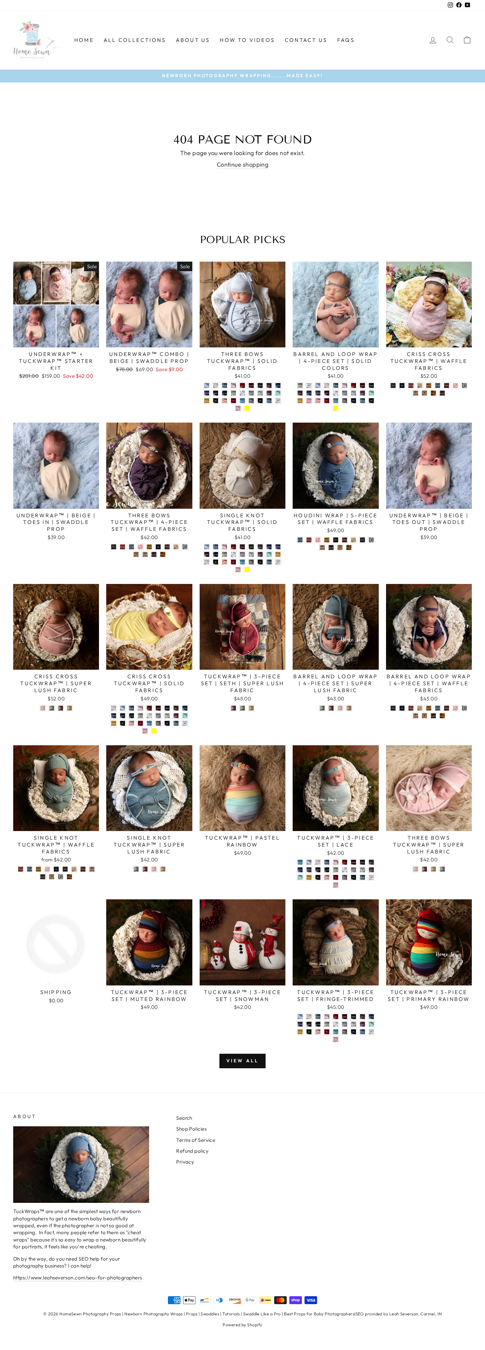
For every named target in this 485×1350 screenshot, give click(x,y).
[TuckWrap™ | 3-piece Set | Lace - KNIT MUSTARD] (309, 877)
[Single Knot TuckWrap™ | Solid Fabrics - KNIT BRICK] (233, 547)
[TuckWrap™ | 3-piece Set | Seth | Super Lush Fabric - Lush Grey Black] (242, 708)
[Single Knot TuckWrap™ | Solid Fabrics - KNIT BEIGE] (207, 562)
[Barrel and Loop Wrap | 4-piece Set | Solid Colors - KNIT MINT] (371, 393)
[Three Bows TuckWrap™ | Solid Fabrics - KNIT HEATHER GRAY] (233, 393)
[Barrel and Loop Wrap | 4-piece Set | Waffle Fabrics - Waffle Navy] (402, 708)
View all (242, 1061)
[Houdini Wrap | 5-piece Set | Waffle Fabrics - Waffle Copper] (349, 547)
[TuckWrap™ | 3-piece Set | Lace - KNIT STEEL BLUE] (362, 877)
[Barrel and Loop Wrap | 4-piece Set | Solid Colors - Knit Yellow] (336, 408)
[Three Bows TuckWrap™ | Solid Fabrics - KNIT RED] (233, 401)
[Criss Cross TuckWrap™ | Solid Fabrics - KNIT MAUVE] (176, 716)
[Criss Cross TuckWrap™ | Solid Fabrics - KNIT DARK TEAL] (185, 708)
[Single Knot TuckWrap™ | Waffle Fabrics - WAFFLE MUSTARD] (38, 869)
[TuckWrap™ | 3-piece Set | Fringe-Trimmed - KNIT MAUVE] (362, 1024)
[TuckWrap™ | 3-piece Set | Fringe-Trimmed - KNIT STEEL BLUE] (362, 1032)
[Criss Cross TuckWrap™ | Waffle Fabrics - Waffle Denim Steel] (438, 385)
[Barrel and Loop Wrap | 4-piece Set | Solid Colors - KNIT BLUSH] (344, 385)
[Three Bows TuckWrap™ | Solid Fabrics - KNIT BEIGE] (215, 385)
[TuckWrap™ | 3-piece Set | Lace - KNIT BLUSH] (336, 862)
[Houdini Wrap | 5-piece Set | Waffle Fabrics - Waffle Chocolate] (331, 547)
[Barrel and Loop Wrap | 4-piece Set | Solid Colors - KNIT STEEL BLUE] (362, 401)
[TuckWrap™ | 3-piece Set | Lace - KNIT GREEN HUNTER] (327, 870)
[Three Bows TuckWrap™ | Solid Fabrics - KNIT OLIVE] (215, 401)
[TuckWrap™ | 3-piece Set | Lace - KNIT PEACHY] (327, 877)
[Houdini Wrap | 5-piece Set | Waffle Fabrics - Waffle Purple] (362, 540)
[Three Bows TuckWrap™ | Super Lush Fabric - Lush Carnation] (415, 869)
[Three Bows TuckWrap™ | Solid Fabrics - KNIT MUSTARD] (207, 401)
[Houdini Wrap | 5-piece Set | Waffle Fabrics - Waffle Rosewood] (322, 547)
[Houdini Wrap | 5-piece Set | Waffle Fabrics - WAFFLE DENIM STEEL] (300, 540)
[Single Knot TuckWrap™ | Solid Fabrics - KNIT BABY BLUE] (207, 547)
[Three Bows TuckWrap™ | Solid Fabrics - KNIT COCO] (269, 385)
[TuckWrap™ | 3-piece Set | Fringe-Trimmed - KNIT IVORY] (336, 1024)
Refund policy (192, 1151)
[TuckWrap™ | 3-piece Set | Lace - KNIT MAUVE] (371, 870)
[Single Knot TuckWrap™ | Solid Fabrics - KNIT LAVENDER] (242, 554)
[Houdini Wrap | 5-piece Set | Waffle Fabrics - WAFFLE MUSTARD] (327, 540)
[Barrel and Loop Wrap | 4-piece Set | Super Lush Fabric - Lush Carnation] (340, 708)
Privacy (185, 1162)
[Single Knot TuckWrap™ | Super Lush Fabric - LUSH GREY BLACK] (136, 869)
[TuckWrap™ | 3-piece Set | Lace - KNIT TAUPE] (344, 877)
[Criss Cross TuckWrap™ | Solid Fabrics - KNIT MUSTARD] (114, 723)
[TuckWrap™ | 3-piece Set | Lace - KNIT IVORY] (344, 870)
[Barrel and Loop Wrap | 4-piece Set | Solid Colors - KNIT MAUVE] (362, 393)
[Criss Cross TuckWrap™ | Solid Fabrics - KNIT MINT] (185, 716)
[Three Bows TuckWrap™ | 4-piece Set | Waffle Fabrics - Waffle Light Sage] (185, 547)
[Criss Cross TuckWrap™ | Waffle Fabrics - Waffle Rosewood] (415, 393)
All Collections (135, 40)
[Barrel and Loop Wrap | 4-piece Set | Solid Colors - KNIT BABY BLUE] (318, 385)
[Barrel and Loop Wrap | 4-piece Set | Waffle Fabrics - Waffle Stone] (420, 708)
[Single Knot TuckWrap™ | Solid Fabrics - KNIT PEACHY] (224, 562)
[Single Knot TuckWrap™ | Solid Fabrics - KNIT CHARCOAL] (251, 547)
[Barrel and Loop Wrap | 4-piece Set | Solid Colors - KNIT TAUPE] (344, 401)
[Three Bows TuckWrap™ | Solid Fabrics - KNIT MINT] (278, 393)
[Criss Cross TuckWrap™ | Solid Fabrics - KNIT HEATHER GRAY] (140, 716)
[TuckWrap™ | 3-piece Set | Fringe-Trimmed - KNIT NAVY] (353, 1032)
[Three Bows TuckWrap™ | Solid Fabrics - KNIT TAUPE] (251, 401)
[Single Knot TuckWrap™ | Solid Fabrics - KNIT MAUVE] (260, 554)
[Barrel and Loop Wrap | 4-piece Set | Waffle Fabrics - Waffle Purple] (393, 708)
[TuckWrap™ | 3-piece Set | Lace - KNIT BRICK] (344, 862)
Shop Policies (191, 1129)
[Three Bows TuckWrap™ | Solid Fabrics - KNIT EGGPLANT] (215, 393)
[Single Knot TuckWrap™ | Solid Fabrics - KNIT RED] (233, 562)
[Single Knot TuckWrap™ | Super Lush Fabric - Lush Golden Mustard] (163, 869)
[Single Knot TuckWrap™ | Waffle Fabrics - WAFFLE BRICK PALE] (20, 869)
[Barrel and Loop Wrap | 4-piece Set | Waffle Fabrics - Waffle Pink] (455, 708)
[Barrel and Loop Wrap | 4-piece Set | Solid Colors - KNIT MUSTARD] (300, 401)
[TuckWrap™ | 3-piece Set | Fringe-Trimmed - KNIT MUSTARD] (300, 1032)
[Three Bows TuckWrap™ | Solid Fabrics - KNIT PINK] (238, 408)
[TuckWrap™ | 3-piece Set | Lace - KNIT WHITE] (371, 877)
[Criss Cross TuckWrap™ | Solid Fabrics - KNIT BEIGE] (114, 708)
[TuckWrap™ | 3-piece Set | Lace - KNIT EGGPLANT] (318, 870)
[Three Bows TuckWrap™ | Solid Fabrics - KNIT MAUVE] (269, 393)
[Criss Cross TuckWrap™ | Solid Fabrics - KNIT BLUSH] (140, 708)
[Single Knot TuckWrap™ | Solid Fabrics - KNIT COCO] (260, 547)
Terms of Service (195, 1140)
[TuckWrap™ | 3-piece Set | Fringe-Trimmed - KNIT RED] (327, 1032)
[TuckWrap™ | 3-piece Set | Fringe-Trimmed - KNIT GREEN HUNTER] (318, 1024)
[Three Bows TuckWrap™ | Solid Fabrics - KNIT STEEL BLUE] (269, 401)
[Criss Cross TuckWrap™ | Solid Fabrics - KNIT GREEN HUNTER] (131, 716)
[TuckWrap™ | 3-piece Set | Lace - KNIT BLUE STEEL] (327, 862)
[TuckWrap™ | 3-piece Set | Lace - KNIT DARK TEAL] (300, 870)
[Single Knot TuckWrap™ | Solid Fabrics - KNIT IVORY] (233, 554)
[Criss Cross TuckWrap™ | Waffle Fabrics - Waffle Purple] (393, 385)
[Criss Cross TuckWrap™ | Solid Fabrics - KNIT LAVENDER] (158, 716)
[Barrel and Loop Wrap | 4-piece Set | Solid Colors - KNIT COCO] (300, 393)
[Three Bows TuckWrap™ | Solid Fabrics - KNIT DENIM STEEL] (207, 393)
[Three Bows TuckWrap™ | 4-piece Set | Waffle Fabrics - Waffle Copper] (163, 554)
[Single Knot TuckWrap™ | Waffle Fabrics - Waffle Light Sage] (60, 877)
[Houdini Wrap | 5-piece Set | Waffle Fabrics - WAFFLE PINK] (318, 540)
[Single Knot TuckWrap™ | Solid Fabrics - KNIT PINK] (238, 569)
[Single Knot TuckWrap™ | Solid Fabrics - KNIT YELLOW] (247, 569)
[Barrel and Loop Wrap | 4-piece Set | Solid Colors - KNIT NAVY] (353, 401)
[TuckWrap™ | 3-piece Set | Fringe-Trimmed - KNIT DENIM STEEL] (300, 1024)
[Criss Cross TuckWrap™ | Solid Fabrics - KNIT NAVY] (167, 723)
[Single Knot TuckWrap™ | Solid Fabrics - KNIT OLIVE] (215, 562)
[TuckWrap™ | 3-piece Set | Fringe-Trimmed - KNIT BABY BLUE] (300, 1016)
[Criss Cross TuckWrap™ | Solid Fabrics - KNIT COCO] (176, 708)
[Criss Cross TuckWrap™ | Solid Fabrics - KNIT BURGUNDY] (158, 708)
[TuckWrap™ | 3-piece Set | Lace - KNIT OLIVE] (318, 877)
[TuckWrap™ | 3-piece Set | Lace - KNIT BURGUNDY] (353, 862)
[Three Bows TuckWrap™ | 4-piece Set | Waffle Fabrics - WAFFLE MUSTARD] (149, 547)
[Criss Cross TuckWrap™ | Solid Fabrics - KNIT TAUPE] (158, 723)
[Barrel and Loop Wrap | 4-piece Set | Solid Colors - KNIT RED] (327, 401)
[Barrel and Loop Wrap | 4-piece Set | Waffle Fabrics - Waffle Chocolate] (433, 716)
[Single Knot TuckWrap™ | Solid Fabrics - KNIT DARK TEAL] (269, 547)
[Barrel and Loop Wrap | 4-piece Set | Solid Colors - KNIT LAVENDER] (344, 393)
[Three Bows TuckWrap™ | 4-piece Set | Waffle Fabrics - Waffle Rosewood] (145, 554)
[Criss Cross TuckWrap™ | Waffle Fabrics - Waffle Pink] (455, 385)
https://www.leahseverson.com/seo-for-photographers (77, 1277)
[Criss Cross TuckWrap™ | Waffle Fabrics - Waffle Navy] (402, 385)
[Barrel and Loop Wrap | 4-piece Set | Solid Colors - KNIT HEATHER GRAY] (300, 385)
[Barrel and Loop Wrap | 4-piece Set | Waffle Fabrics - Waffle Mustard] (429, 708)
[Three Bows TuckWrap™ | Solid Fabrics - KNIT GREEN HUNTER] (224, 393)
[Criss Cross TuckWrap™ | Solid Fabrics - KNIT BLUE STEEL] (131, 708)
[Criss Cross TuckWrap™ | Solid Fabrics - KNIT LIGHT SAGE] (167, 716)
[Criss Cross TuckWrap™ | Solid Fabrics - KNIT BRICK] (149, 708)
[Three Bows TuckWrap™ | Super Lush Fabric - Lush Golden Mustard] (433, 869)
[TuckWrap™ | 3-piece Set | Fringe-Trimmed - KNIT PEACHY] (318, 1032)
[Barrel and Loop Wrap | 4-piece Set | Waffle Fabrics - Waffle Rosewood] (415, 716)
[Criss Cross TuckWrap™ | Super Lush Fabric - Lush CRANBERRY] (60, 708)
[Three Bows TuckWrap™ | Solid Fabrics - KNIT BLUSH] (233, 385)
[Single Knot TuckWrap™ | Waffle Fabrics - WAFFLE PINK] (47, 869)
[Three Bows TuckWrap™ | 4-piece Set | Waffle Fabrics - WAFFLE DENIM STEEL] (131, 547)
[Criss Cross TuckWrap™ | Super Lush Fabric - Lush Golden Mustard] (69, 708)
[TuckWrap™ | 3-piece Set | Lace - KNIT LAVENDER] (353, 870)
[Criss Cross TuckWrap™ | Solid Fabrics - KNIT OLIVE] (122, 723)
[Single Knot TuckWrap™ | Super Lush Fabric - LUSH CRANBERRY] (145, 869)
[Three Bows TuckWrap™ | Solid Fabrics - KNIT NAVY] (260, 401)
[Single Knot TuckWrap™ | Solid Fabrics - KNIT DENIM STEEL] (278, 547)
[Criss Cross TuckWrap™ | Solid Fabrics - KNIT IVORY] (149, 716)
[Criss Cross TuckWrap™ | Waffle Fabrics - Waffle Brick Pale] (411, 385)
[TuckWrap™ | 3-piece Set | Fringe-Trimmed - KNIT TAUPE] (344, 1032)
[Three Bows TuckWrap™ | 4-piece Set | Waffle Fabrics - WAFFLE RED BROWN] (167, 547)
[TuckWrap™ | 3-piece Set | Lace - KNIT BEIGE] (318, 862)
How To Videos (247, 40)
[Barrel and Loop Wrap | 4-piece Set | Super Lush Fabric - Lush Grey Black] (322, 708)
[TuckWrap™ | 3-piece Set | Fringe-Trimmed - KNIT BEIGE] (309, 1016)
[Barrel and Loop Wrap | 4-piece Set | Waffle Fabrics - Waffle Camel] (424, 716)
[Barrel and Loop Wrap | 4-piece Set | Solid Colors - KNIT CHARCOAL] (371, 385)
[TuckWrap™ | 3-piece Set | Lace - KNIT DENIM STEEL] (309, 870)
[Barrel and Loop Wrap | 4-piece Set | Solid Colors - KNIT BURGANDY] (362, 385)
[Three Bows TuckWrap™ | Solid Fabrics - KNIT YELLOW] (247, 408)
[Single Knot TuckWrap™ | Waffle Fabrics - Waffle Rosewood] (92, 869)
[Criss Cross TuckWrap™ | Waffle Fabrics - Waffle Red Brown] (446, 385)
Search (184, 1118)
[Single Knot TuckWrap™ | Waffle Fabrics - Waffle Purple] (65, 869)
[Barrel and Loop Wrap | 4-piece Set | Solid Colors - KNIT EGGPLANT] (327, 393)
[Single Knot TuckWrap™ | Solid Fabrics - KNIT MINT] (269, 554)
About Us (193, 40)
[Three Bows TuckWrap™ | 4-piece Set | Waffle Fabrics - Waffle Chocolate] (154, 554)
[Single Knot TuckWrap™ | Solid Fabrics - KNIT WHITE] (278, 562)
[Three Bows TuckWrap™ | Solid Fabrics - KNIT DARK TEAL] (278, 385)
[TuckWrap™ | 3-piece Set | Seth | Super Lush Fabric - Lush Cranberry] (233, 708)
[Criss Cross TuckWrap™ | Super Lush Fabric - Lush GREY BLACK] (51, 708)
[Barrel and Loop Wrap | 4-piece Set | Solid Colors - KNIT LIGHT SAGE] (353, 393)
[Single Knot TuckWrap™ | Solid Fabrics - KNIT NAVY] (260, 562)
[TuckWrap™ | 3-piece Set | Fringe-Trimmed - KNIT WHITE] (371, 1032)
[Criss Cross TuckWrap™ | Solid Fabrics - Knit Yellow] (154, 731)
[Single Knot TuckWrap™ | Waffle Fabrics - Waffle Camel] (51, 877)
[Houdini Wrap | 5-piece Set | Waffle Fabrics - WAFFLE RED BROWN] (344, 540)
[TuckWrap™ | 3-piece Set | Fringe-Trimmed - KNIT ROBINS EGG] (336, 1032)
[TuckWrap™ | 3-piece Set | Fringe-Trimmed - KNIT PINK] (336, 1039)
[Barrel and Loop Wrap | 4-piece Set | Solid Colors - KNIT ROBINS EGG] (336, 401)
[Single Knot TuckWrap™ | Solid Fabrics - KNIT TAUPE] (251, 562)
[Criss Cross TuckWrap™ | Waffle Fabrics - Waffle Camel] (424, 393)
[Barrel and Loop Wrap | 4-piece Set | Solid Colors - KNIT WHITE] (309, 385)
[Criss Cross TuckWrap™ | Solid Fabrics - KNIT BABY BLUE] (122, 708)
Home (84, 40)
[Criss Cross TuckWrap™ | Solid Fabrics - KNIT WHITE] (185, 723)
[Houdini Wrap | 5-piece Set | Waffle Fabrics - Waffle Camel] (340, 547)
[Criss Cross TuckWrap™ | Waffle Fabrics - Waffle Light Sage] (464, 385)
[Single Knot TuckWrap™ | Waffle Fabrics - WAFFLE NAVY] (56, 869)
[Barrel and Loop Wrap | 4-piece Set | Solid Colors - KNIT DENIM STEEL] (318, 393)
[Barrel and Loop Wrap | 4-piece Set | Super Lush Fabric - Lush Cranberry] (331, 708)
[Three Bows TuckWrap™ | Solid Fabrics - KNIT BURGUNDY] (251, 385)
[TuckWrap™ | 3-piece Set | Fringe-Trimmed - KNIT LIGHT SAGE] (353, 1024)
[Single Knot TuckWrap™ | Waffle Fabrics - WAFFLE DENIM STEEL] (29, 869)
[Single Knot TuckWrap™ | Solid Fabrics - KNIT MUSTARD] (278, 554)
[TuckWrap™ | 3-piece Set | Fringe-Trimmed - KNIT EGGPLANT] (309, 1024)
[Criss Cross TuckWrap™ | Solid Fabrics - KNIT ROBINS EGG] (149, 723)
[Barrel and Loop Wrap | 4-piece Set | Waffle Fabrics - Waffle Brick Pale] (411, 708)
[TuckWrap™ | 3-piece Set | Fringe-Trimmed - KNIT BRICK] (336, 1016)
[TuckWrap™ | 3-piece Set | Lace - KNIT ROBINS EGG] (300, 862)
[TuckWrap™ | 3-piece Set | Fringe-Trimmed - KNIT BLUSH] (327, 1016)
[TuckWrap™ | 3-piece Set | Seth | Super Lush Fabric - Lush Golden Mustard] (251, 708)
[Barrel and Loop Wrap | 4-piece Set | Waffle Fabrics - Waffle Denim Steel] (438, 708)
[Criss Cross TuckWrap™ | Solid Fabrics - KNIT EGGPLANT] (122, 716)
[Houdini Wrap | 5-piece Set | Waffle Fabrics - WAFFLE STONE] (353, 540)
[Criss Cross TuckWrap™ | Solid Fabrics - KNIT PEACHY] (131, 723)
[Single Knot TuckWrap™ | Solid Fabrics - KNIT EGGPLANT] (207, 554)
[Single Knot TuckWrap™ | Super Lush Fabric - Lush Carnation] (154, 869)
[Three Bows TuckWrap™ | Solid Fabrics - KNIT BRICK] (242, 385)
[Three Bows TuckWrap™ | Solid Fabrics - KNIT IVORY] (242, 393)
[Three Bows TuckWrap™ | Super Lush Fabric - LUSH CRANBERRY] (424, 869)
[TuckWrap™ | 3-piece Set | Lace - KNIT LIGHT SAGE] (362, 870)
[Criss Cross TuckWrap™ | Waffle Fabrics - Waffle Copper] (433, 393)
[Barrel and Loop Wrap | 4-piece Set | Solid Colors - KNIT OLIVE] (371, 401)
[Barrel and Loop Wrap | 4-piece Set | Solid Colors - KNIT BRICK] (353, 385)
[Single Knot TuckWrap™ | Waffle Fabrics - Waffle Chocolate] (43, 877)
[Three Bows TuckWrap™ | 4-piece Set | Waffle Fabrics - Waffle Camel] (136, 554)
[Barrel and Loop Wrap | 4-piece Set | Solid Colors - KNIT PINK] (309, 401)
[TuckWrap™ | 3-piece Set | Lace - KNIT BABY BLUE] (309, 862)
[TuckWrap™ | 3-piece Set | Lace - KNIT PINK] (336, 885)
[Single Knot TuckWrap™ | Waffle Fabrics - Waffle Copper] (69, 877)
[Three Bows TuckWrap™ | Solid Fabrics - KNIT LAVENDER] (251, 393)
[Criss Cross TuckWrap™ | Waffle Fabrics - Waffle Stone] (420, 385)
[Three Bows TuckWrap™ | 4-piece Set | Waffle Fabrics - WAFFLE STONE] (176, 547)
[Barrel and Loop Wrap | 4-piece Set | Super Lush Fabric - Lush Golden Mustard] (349, 708)
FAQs (346, 40)
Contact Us (306, 40)
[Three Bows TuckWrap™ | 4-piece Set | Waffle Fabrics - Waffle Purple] (114, 547)
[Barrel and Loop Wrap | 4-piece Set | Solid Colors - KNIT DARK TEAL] (309, 393)
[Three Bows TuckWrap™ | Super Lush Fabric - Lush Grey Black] (442, 869)
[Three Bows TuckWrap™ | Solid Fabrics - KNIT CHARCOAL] (260, 385)
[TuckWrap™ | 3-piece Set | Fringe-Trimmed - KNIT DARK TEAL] (371, 1016)
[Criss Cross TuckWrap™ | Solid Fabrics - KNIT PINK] (145, 731)
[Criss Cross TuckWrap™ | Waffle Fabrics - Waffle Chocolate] (442, 393)
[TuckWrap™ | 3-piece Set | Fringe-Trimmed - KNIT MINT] (371, 1024)
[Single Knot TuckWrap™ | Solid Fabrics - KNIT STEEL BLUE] (269, 562)
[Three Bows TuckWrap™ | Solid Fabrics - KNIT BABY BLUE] (207, 385)
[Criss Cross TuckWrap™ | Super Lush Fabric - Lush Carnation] (43, 708)
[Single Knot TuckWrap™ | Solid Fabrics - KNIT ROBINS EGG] (242, 562)
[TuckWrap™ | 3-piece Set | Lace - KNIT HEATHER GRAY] (336, 870)
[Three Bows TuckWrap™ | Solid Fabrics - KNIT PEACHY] (224, 401)
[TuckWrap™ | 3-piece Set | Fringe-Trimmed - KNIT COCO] (362, 1016)
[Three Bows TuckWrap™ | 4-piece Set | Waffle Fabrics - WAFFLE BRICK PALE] (122, 547)
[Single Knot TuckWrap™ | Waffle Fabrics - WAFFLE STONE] (74, 869)
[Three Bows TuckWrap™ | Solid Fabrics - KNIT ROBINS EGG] (242, 401)
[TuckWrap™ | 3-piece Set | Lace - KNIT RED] (336, 877)
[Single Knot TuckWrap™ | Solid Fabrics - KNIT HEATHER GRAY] (224, 554)
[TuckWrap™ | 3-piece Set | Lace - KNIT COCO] (371, 862)
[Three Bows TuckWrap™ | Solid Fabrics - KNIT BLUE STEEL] (224, 385)
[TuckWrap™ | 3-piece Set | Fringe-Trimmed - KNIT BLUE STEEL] (318, 1016)
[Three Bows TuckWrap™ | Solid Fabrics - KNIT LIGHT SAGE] (260, 393)
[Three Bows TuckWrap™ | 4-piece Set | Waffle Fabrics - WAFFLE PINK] (140, 547)
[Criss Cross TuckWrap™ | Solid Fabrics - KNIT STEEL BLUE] (176, 723)
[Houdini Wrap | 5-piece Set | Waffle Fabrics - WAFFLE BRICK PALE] (309, 540)
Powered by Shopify (242, 1324)
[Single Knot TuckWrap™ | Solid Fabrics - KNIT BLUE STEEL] (215, 547)
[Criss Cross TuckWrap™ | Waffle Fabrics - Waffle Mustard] (429, 385)
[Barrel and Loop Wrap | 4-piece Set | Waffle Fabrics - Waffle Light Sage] (464, 708)
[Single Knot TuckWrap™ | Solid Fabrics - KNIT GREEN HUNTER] (215, 554)
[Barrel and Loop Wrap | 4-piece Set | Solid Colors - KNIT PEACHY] (318, 401)
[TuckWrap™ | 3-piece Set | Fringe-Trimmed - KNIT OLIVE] (309, 1032)
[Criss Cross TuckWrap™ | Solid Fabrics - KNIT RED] (140, 723)
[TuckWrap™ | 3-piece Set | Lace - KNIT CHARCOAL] (362, 862)
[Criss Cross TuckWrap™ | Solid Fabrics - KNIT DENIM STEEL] (114, 716)
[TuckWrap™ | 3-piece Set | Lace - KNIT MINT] (300, 877)
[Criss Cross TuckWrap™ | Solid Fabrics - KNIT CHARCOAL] (167, 708)
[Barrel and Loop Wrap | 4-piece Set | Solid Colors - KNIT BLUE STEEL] (336, 385)
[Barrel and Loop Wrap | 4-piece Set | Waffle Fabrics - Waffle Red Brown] (446, 708)
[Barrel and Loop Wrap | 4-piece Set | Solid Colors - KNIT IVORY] (336, 393)
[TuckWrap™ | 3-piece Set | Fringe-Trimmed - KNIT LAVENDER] (344, 1024)
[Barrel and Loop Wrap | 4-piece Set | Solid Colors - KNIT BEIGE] (327, 385)
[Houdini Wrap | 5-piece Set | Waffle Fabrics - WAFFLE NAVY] (336, 540)
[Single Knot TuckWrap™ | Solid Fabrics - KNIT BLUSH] (224, 547)
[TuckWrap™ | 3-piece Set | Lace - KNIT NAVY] (353, 877)
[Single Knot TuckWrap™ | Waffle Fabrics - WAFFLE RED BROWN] (83, 869)
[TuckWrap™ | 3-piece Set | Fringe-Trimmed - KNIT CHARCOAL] (353, 1016)
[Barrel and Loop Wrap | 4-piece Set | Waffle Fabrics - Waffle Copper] (442, 716)
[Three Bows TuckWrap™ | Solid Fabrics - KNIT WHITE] (278, 401)
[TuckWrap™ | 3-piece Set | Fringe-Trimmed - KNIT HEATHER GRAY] (327, 1024)
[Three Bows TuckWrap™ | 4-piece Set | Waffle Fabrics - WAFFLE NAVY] (158, 547)
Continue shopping (243, 164)
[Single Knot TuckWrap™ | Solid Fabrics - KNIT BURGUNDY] (242, 547)
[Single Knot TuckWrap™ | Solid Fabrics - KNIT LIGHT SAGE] (251, 554)
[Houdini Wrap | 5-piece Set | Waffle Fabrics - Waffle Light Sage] (371, 540)
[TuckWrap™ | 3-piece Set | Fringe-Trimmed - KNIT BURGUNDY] (344, 1016)
